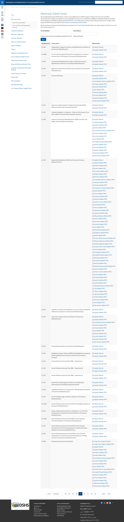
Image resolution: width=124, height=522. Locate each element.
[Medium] (113, 503)
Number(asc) (45, 43)
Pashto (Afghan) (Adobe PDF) (103, 244)
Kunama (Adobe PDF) (100, 224)
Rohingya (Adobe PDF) (101, 258)
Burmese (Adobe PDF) (100, 177)
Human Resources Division (18, 73)
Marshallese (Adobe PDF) (101, 230)
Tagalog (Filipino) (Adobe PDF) (103, 286)
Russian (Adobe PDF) (100, 92)
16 (69, 494)
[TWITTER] (2, 28)
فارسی (93, 517)
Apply (43, 39)
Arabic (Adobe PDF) (100, 128)
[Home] (2, 2)
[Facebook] (101, 503)
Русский (93, 506)
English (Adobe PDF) (100, 50)
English (82, 506)
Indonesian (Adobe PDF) (101, 210)
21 (88, 494)
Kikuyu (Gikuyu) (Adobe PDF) (102, 216)
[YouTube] (107, 503)
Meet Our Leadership (17, 34)
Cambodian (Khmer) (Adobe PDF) (104, 81)
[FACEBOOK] (2, 25)
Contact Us (37, 512)
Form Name (77, 31)
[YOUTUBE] (2, 31)
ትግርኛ (94, 520)
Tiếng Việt (83, 517)
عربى (81, 512)
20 (84, 494)
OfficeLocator (2, 15)
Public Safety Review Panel (19, 60)
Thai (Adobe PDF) (99, 288)
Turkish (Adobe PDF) (100, 297)
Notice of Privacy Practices (64, 512)
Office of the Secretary (21, 7)
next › (103, 494)
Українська (91, 514)
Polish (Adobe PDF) (100, 249)
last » (109, 494)
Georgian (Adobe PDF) (101, 196)
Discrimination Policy (17, 84)
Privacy (13, 49)
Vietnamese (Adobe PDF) (101, 101)
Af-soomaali (83, 514)
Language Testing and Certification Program (21, 69)
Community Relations (17, 31)
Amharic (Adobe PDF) (100, 125)
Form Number (45, 31)
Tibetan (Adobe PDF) (100, 291)
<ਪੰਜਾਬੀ (91, 512)
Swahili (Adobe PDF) (100, 283)
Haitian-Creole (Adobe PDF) (102, 202)
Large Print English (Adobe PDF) (104, 444)
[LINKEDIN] (2, 34)
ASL (98, 520)
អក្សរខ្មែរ (86, 512)
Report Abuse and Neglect (41, 515)
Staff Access (37, 506)
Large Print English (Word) (102, 441)
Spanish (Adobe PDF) (100, 98)
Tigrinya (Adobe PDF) (100, 294)
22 (91, 494)
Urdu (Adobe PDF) (99, 302)
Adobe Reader (61, 510)
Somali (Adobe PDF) (100, 95)
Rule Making (60, 515)
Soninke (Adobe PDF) (100, 277)
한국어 (89, 509)
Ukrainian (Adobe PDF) (101, 153)
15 (65, 494)
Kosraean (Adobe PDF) (101, 221)
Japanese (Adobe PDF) (101, 213)
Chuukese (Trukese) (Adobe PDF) (104, 188)
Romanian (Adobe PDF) (101, 260)
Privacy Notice (61, 514)
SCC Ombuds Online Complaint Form (21, 88)
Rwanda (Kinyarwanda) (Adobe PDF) (105, 266)
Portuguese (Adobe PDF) (101, 252)
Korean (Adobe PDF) (100, 87)
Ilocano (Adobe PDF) (100, 207)
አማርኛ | (88, 517)
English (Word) (98, 47)
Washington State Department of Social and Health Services (25, 2)
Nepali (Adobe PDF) (100, 235)
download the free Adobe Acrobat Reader (74, 22)
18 (76, 494)
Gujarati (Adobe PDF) (100, 199)
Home (12, 7)
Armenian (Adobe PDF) (101, 171)
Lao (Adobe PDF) (99, 89)
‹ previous (56, 494)
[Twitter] (104, 503)
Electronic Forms (16, 19)
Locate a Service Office (40, 514)
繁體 (85, 509)
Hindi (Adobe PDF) (99, 205)
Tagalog (82, 520)
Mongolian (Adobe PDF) (101, 233)
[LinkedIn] (110, 503)
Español (87, 506)
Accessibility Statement (63, 508)
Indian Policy (14, 77)
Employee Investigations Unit (19, 53)
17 (73, 494)
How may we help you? (86, 2)
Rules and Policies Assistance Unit (21, 64)
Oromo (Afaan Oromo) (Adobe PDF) (105, 238)
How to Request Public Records (20, 57)
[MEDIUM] (2, 37)
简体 (81, 509)
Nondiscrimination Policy (64, 506)
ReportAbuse (2, 20)
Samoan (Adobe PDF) (100, 269)
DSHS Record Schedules (18, 22)
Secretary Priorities (16, 38)
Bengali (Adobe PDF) (100, 174)
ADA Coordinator (16, 81)
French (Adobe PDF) (100, 193)
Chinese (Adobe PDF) (100, 84)
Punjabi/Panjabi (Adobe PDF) (103, 142)
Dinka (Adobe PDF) (99, 191)
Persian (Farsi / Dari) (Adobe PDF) (104, 247)
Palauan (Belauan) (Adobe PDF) (103, 241)
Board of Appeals (16, 45)
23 (95, 494)
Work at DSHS (38, 510)
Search (121, 2)
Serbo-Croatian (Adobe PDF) (103, 272)
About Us (36, 508)
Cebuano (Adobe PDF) (100, 182)
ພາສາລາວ (88, 520)
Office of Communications (18, 42)
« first (49, 494)
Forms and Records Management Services (21, 26)
